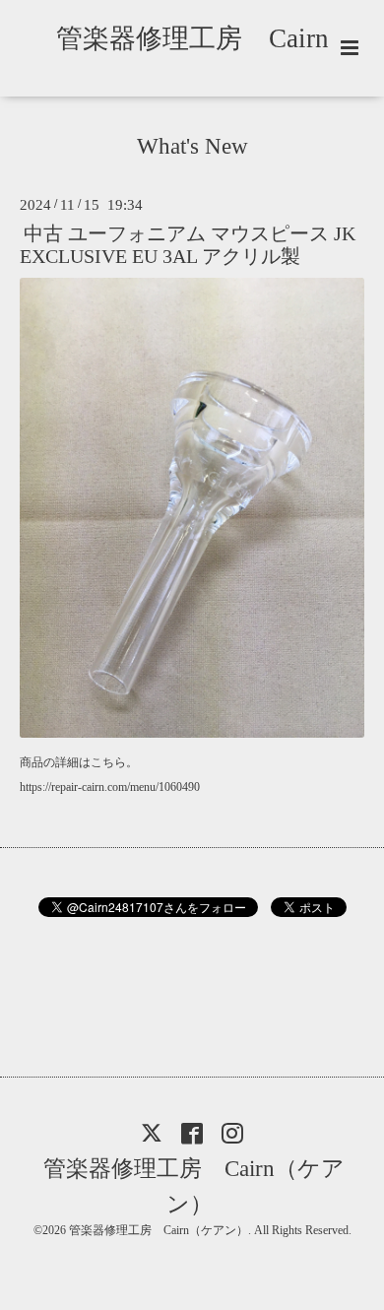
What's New (192, 146)
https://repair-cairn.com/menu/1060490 (110, 787)
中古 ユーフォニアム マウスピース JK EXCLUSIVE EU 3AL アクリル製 (187, 245)
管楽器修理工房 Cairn (205, 38)
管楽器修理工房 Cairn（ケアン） (194, 1185)
